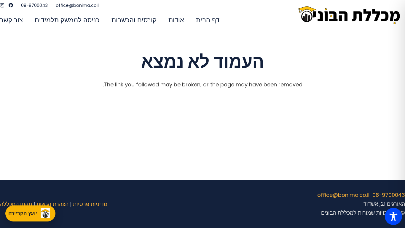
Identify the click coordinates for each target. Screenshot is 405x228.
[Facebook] (11, 5)
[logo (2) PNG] (350, 15)
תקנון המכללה (16, 204)
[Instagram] (2, 5)
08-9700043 (388, 195)
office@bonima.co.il (343, 195)
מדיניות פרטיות (90, 204)
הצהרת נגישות (52, 204)
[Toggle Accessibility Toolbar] (393, 216)
